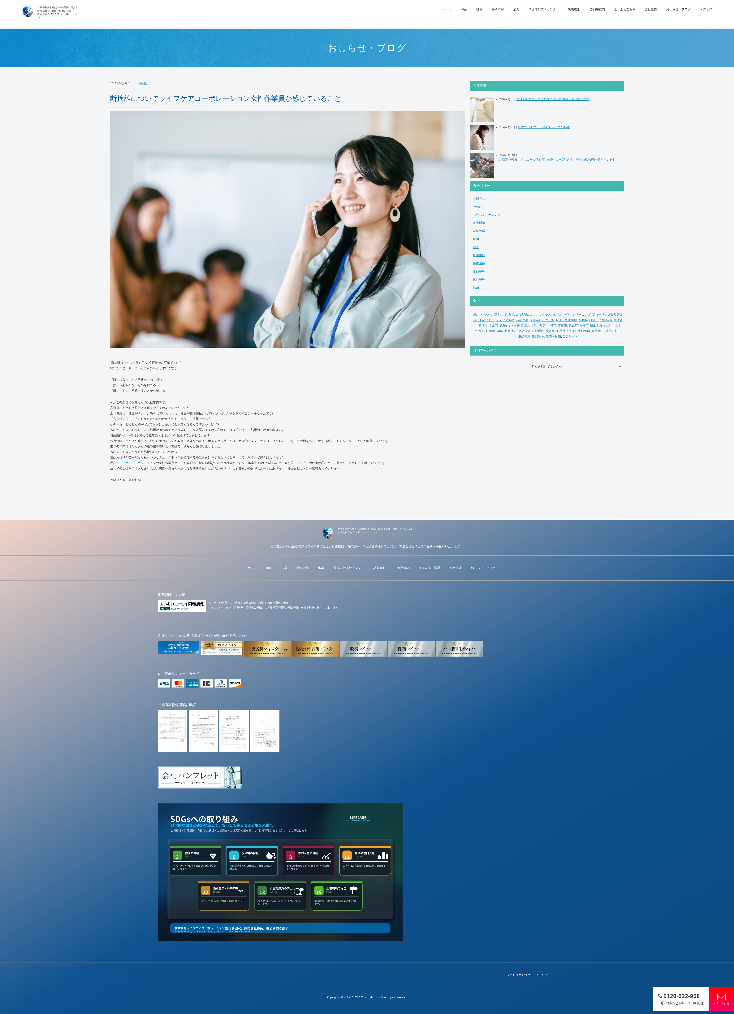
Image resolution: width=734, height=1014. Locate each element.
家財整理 (479, 231)
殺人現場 (614, 325)
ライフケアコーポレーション (136, 463)
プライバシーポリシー (519, 974)
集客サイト (570, 336)
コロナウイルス (540, 314)
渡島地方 (510, 331)
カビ (511, 314)
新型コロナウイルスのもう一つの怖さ (544, 127)
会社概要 (651, 9)
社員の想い (613, 331)
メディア (706, 9)
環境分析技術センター (543, 9)
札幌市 (584, 325)
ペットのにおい (483, 320)
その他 (143, 83)
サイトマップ (543, 974)
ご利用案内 (597, 9)
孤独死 (504, 325)
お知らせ (479, 198)
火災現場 (524, 331)
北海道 (618, 320)
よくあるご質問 (625, 9)
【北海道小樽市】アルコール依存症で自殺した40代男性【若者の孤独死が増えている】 (555, 159)
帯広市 (562, 325)
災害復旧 (574, 9)
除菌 (464, 9)
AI (474, 314)
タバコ (557, 314)
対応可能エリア (535, 325)
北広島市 (606, 320)
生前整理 (479, 271)
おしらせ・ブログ (678, 9)
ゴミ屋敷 (522, 314)
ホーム (447, 9)
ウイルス (483, 314)
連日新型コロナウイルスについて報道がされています (552, 99)
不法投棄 (522, 320)
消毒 (492, 331)
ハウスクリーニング (486, 214)
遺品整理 (479, 279)
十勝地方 (481, 325)
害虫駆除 (479, 223)
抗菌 (479, 9)
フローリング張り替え (607, 314)
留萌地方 (598, 331)
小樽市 (551, 325)
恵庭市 (573, 325)
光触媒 (583, 320)
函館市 (593, 320)
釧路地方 (538, 336)
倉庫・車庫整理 (566, 320)
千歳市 (493, 325)
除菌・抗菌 (553, 336)
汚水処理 (481, 331)
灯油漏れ (538, 331)
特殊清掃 (498, 9)
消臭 (516, 9)
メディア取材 (505, 320)
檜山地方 (596, 325)
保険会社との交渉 (542, 320)
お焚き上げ (499, 314)
